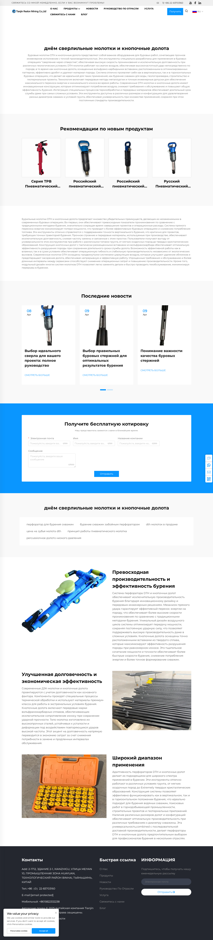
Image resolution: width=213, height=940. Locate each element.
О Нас (54, 8)
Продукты (71, 8)
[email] (208, 472)
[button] (103, 389)
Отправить (106, 473)
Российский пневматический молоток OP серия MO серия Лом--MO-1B (85, 184)
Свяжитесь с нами (62, 14)
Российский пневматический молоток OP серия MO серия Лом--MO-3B (128, 184)
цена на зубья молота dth (44, 531)
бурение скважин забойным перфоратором (110, 524)
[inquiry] (208, 458)
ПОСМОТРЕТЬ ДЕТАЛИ (41, 157)
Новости (92, 8)
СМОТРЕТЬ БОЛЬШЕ (37, 375)
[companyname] (29, 11)
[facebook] (195, 3)
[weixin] (208, 479)
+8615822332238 (49, 901)
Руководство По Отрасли (121, 8)
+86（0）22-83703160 (41, 888)
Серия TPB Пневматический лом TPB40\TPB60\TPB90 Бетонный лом (41, 184)
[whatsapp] (208, 465)
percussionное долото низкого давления (54, 538)
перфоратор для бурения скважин (50, 524)
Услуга (149, 8)
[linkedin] (199, 3)
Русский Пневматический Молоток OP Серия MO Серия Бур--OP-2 (171, 184)
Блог (84, 14)
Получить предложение (175, 12)
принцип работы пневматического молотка (97, 531)
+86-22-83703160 (174, 2)
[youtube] (190, 3)
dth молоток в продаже (162, 524)
